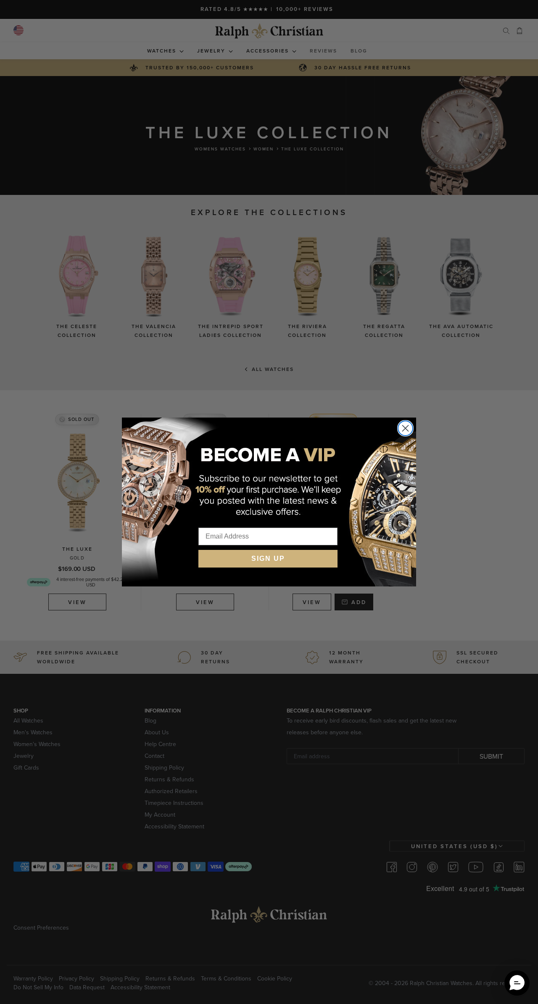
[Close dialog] (405, 428)
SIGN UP (268, 558)
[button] (517, 983)
